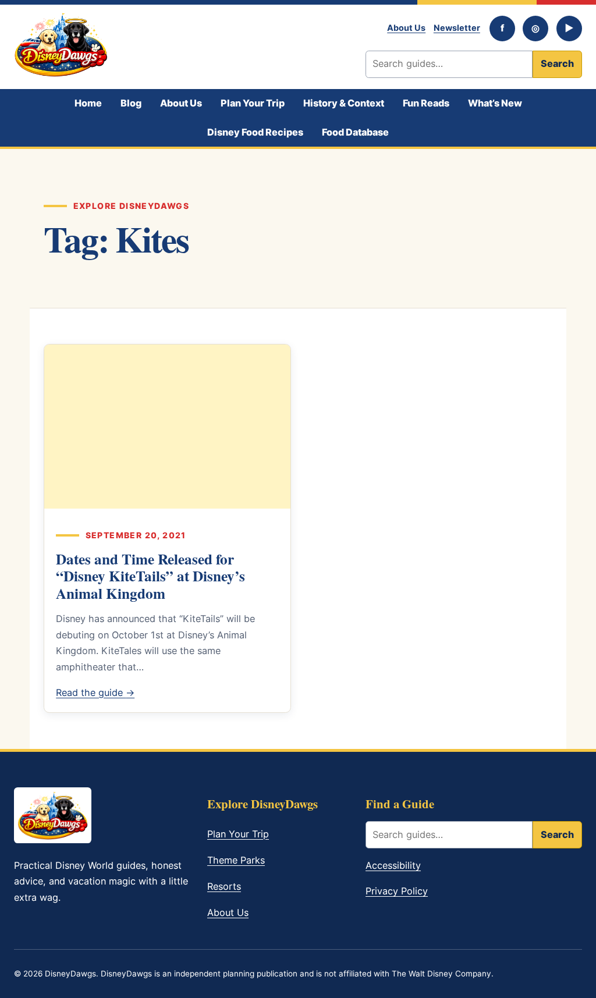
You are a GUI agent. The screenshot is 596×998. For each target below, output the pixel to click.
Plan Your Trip (253, 103)
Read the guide (95, 692)
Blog (130, 103)
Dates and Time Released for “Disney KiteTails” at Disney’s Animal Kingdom (150, 576)
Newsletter (457, 28)
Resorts (224, 886)
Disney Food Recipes (255, 132)
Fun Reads (426, 103)
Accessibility (393, 865)
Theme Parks (236, 860)
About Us (406, 28)
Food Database (355, 132)
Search (557, 63)
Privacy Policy (397, 891)
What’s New (495, 103)
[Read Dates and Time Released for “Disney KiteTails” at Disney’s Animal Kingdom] (167, 426)
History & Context (343, 103)
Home (88, 103)
